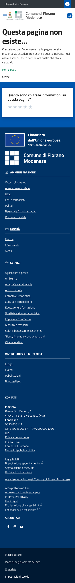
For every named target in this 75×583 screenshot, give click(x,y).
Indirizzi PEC (12, 441)
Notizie (9, 239)
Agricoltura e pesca (16, 272)
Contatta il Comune (17, 446)
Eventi (9, 370)
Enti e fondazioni (15, 200)
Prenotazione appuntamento (22, 463)
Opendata (10, 569)
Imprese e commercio (18, 319)
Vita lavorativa (14, 342)
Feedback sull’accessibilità (20, 509)
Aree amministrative (17, 188)
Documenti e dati (15, 217)
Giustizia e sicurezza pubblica (22, 313)
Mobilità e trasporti (16, 325)
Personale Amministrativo (20, 211)
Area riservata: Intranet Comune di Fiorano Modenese (37, 479)
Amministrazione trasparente (22, 492)
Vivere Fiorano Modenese (24, 354)
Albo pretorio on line (17, 488)
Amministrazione (23, 172)
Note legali (11, 501)
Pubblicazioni (13, 375)
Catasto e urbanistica (18, 296)
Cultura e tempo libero (18, 301)
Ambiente (11, 278)
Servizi (15, 263)
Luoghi (9, 364)
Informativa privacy (16, 496)
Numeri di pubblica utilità (20, 450)
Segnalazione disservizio (19, 467)
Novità (15, 229)
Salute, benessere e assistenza (23, 330)
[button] (69, 15)
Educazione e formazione (20, 307)
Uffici (8, 194)
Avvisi (8, 251)
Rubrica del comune (17, 437)
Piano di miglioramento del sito (22, 562)
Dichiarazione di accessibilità (22, 505)
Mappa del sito (13, 555)
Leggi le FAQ (12, 459)
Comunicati (12, 245)
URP (7, 433)
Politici (9, 205)
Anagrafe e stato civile (18, 284)
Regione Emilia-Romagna (17, 4)
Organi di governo (15, 182)
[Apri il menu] (5, 15)
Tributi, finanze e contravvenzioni (25, 336)
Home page (9, 69)
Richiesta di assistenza (18, 472)
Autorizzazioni (13, 290)
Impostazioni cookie (17, 576)
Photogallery (13, 381)
